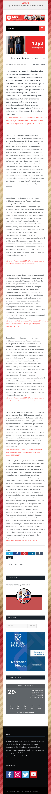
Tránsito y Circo (39, 65)
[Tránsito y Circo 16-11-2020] (25, 45)
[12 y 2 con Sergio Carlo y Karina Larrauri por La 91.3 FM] (25, 17)
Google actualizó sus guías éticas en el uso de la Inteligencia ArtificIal (26, 5)
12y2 (9, 65)
